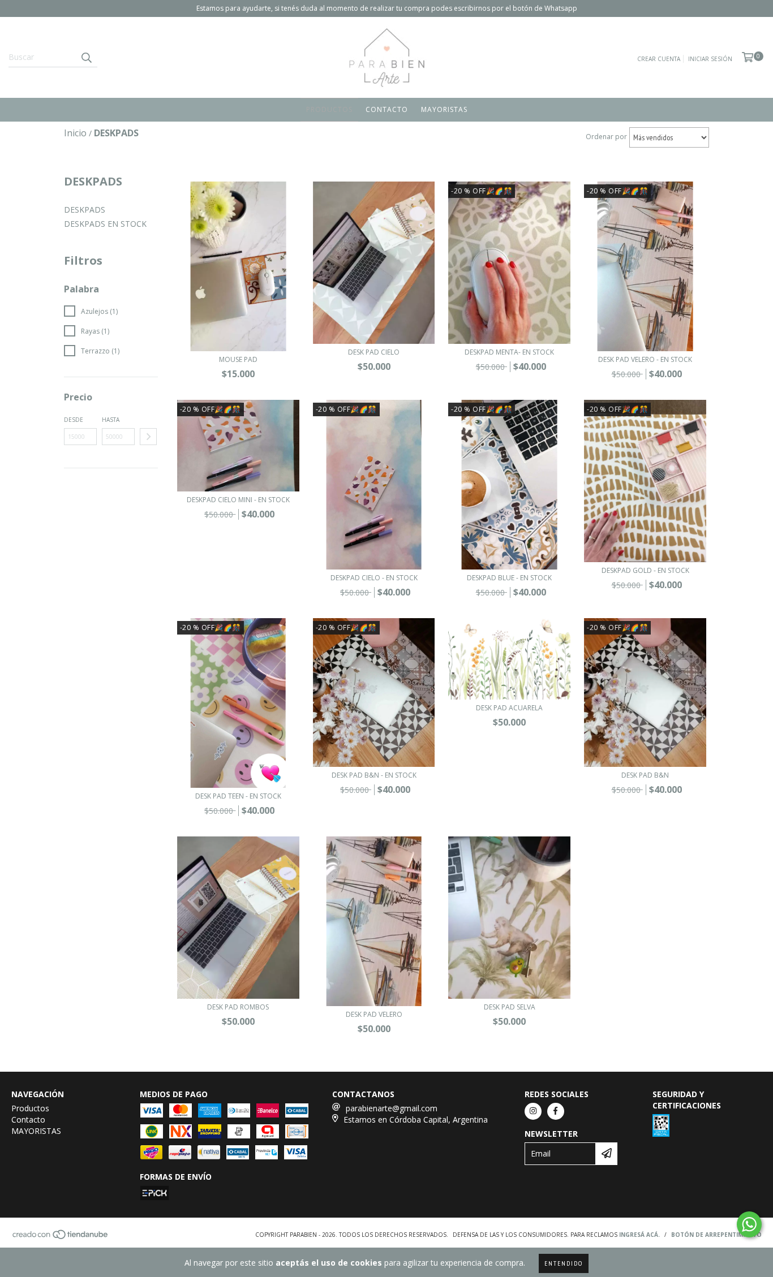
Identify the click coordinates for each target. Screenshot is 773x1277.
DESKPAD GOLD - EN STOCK (645, 570)
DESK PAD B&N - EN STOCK (374, 775)
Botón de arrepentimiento (716, 1235)
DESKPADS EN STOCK (105, 223)
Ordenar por (606, 136)
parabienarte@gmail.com (391, 1108)
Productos (329, 109)
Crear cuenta (658, 59)
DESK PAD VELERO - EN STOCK (645, 359)
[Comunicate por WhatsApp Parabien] (749, 1224)
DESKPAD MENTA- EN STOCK (509, 352)
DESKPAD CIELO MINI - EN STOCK (238, 499)
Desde (73, 420)
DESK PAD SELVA (509, 1007)
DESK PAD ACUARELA (509, 708)
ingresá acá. (639, 1235)
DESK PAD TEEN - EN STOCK (238, 796)
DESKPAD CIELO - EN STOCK (374, 578)
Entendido (563, 1263)
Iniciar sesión (710, 59)
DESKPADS (84, 209)
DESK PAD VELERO (374, 1014)
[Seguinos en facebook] (555, 1111)
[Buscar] (86, 57)
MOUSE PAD (238, 359)
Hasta (110, 420)
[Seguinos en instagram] (533, 1111)
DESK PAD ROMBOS (238, 1007)
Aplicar (148, 436)
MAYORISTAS (444, 109)
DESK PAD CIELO (374, 352)
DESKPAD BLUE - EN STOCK (509, 578)
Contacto (387, 109)
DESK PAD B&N (645, 775)
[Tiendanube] (60, 1237)
